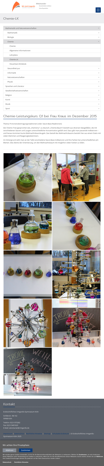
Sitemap (47, 433)
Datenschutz (19, 433)
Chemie (10, 41)
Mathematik (12, 32)
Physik (10, 82)
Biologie (10, 37)
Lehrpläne (13, 55)
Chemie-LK (13, 59)
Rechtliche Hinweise (34, 433)
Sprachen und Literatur (14, 86)
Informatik (11, 73)
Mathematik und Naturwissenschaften (20, 28)
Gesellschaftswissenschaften (16, 90)
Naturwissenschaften (16, 77)
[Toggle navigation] (98, 10)
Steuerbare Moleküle (17, 64)
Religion (8, 95)
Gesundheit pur (13, 68)
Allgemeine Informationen (19, 50)
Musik (7, 104)
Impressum (7, 433)
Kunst (7, 99)
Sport (7, 108)
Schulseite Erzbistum (60, 433)
